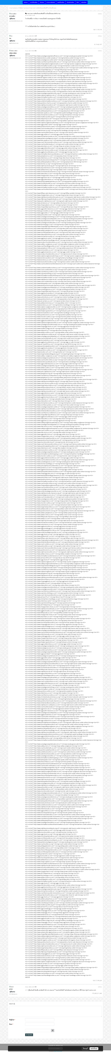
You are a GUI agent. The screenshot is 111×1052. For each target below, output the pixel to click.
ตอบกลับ (29, 1035)
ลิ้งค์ (78, 2)
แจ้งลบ (100, 14)
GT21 (26, 990)
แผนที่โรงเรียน (60, 2)
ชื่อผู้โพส (12, 1020)
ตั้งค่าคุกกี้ (85, 1048)
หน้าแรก (26, 2)
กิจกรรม (42, 2)
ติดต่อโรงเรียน (70, 2)
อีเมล (11, 1024)
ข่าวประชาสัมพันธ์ (50, 2)
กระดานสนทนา (13, 8)
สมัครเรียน (83, 2)
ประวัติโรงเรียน (33, 2)
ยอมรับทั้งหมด (94, 1048)
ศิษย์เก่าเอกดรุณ (24, 8)
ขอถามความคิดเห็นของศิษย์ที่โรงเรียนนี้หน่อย (43, 8)
